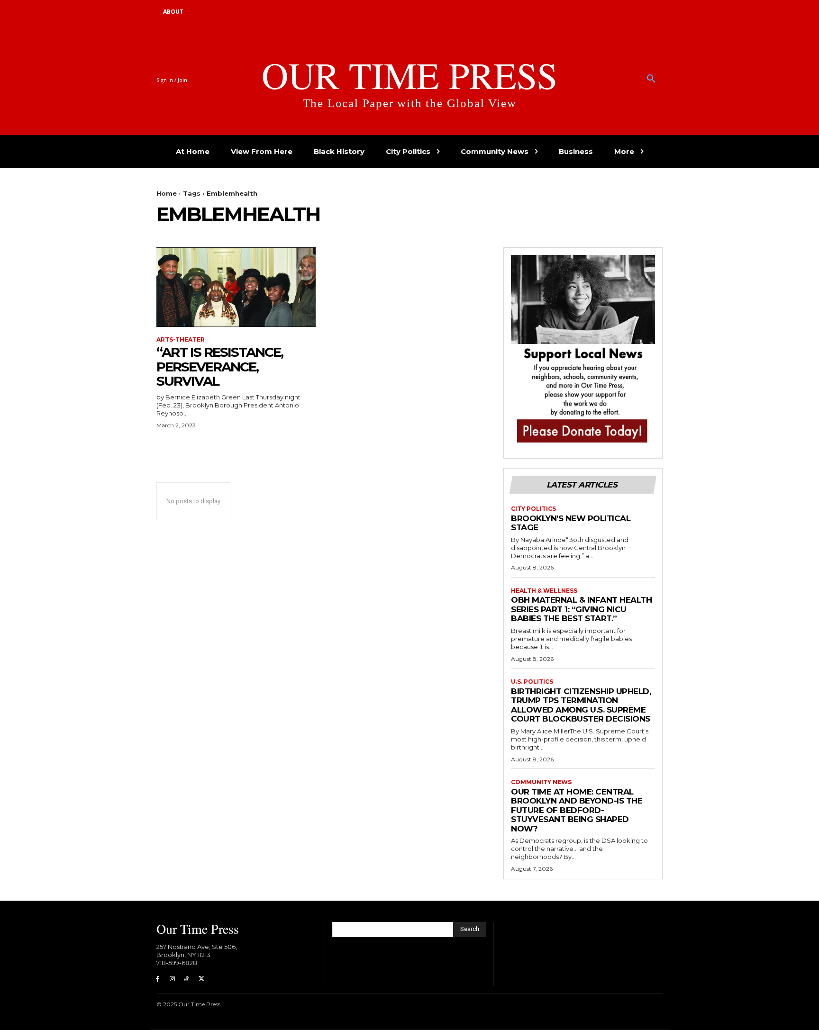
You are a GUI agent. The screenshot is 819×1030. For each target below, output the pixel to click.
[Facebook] (158, 979)
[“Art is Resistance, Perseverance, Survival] (236, 287)
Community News (541, 782)
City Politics (533, 509)
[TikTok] (187, 979)
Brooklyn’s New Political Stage (570, 523)
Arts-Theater (180, 339)
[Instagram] (172, 979)
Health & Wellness (544, 590)
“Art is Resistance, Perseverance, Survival (219, 366)
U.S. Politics (532, 681)
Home (166, 193)
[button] (651, 79)
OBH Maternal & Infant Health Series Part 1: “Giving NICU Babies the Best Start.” (581, 609)
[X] (201, 979)
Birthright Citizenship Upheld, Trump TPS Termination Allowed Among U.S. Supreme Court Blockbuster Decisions (581, 705)
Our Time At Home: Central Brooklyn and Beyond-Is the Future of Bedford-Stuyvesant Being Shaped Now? (576, 810)
